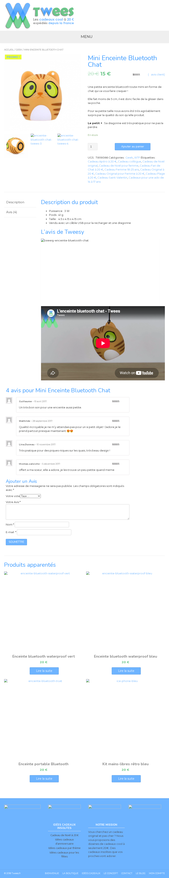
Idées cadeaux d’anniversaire (64, 841)
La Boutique (70, 873)
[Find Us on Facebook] (144, 15)
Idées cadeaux (91, 873)
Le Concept (111, 873)
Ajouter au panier (132, 146)
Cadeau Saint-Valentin (112, 177)
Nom (10, 524)
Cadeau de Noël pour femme (118, 165)
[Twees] (40, 15)
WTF (137, 157)
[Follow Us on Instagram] (161, 15)
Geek (19, 49)
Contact (126, 873)
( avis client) (156, 74)
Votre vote (13, 496)
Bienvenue (52, 873)
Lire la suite (44, 671)
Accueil (9, 49)
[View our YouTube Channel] (153, 15)
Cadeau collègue (129, 161)
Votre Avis (13, 502)
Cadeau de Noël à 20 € (64, 835)
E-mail (11, 532)
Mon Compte (157, 873)
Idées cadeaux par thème (64, 848)
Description (15, 202)
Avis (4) (11, 212)
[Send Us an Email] (135, 15)
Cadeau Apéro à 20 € (102, 161)
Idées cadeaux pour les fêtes (64, 854)
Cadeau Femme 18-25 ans (121, 169)
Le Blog (141, 873)
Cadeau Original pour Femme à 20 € (119, 173)
